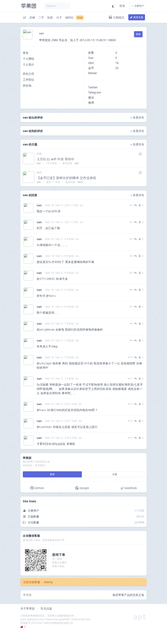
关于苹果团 (27, 608)
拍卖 (50, 17)
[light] (113, 6)
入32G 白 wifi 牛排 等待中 (55, 159)
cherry (48, 582)
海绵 (42, 296)
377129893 (47, 279)
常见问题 (46, 608)
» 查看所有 (137, 117)
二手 (41, 17)
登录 (122, 6)
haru (52, 296)
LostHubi (45, 427)
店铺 (32, 17)
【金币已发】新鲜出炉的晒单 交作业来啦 (66, 178)
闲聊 (39, 153)
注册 (114, 474)
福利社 (69, 17)
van (39, 205)
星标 (138, 34)
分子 (59, 17)
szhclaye (45, 363)
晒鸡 (39, 172)
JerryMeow (46, 329)
